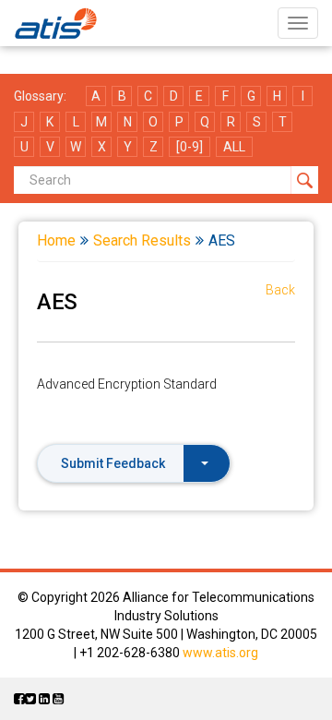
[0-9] (189, 146)
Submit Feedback (113, 463)
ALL (234, 146)
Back (280, 289)
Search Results (142, 240)
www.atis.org (220, 652)
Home (56, 240)
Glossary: (40, 96)
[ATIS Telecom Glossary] (56, 23)
